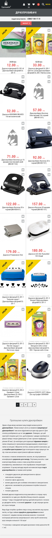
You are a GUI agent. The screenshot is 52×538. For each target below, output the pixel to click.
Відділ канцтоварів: (26, 19)
